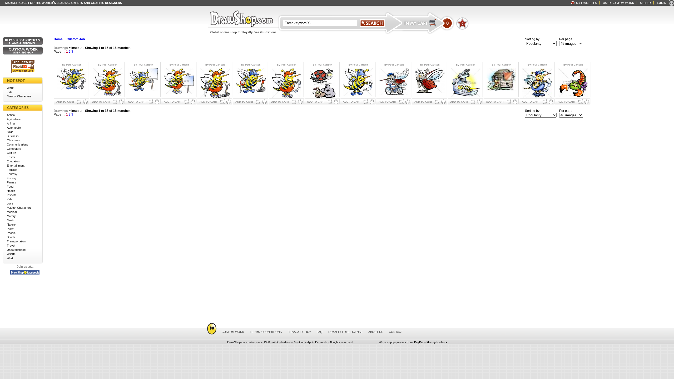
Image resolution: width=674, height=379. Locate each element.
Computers (14, 148)
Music (10, 220)
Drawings (61, 48)
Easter (11, 157)
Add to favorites (85, 101)
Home (58, 39)
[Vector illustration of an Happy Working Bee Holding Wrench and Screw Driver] (72, 82)
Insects (11, 195)
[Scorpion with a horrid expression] (573, 82)
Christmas (13, 140)
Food (10, 186)
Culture (11, 152)
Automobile (14, 127)
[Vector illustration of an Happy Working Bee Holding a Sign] (143, 82)
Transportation (16, 241)
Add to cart (65, 101)
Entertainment (15, 165)
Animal (11, 123)
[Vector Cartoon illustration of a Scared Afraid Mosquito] (430, 82)
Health (11, 190)
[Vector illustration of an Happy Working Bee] (358, 82)
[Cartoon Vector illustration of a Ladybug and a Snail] (322, 82)
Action (11, 115)
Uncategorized (16, 249)
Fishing (11, 178)
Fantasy (12, 174)
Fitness (11, 182)
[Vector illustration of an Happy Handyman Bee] (287, 82)
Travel (11, 245)
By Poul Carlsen (72, 64)
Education (13, 161)
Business (13, 136)
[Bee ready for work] (537, 82)
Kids (9, 92)
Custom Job (76, 39)
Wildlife (11, 254)
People (11, 233)
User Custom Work (618, 2)
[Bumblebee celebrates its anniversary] (501, 82)
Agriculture (14, 119)
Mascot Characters (19, 96)
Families (12, 169)
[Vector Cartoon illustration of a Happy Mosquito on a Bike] (394, 82)
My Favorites (586, 2)
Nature (11, 224)
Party (10, 228)
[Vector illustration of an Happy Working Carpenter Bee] (215, 82)
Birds (10, 131)
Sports (11, 237)
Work (10, 87)
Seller (645, 2)
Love (10, 203)
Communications (17, 144)
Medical (12, 211)
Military (11, 216)
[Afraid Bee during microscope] (466, 82)
